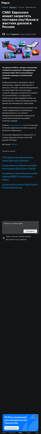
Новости (13, 7)
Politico (14, 144)
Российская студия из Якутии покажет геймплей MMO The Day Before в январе (20, 176)
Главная (4, 7)
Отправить (30, 231)
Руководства (30, 7)
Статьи (21, 7)
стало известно (15, 125)
